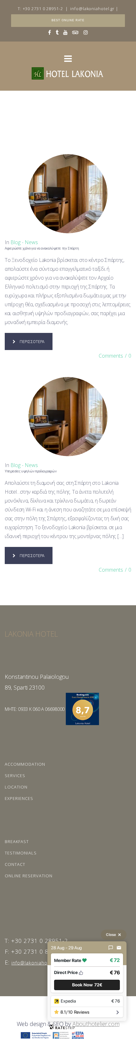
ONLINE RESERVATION (29, 876)
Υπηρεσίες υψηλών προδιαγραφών (30, 471)
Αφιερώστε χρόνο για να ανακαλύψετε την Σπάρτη (42, 248)
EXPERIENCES (19, 798)
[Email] (119, 948)
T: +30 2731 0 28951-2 (40, 8)
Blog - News (24, 242)
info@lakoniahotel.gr (92, 8)
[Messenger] (111, 948)
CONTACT (15, 864)
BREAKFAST (17, 841)
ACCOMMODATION (25, 764)
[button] (87, 985)
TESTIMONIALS (21, 853)
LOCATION (16, 787)
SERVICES (15, 775)
